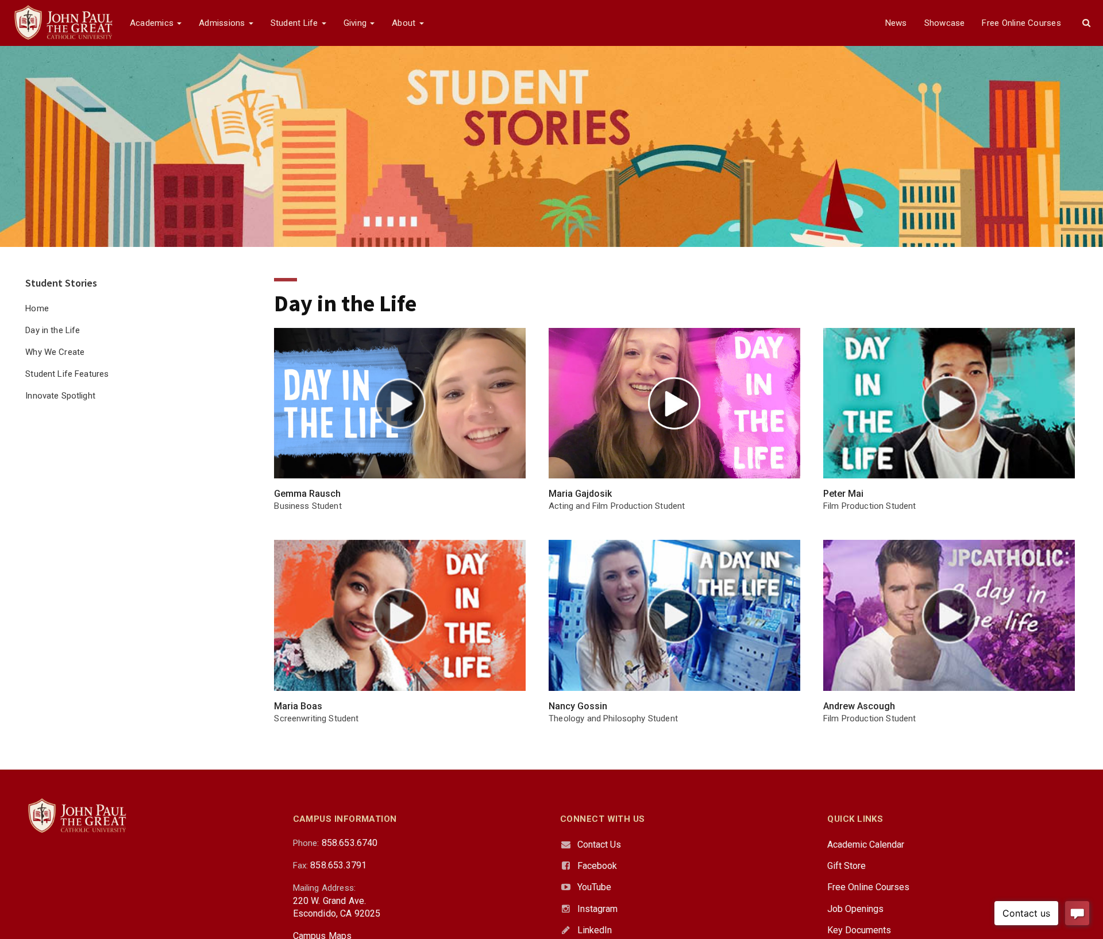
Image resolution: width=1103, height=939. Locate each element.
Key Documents (859, 930)
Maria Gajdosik (580, 493)
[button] (1086, 23)
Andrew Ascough (859, 706)
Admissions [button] (223, 23)
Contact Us (599, 844)
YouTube (594, 887)
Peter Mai (843, 493)
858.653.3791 (338, 865)
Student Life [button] (296, 23)
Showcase (944, 23)
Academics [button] (153, 23)
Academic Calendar (865, 844)
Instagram (597, 908)
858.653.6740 (350, 842)
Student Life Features (67, 374)
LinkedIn (594, 930)
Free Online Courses (1021, 23)
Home (37, 308)
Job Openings (855, 908)
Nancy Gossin (578, 706)
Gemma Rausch (307, 493)
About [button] (405, 23)
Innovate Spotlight (60, 396)
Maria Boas (298, 706)
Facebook (597, 865)
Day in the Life (52, 330)
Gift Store (846, 865)
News (896, 23)
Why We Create (54, 352)
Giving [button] (356, 23)
